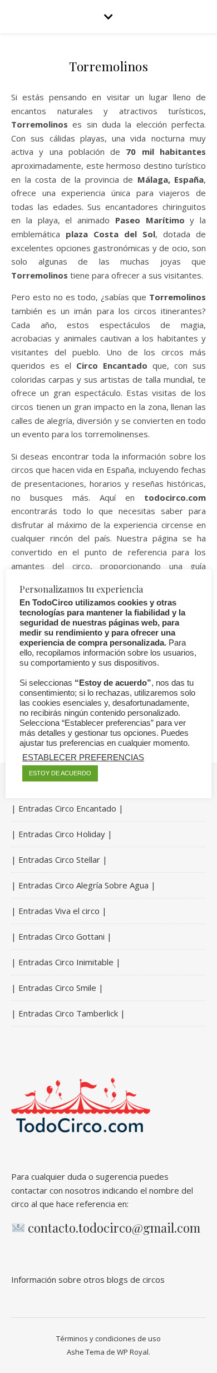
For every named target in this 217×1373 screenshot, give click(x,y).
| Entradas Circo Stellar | (59, 859)
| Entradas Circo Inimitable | (66, 962)
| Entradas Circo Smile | (57, 987)
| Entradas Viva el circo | (59, 910)
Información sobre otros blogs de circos (88, 1279)
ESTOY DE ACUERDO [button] (60, 773)
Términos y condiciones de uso (108, 1338)
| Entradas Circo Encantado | (67, 808)
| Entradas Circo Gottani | (61, 936)
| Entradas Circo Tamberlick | (68, 1013)
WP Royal (133, 1352)
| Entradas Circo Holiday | (61, 833)
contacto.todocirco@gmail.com (114, 1227)
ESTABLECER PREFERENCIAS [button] (83, 757)
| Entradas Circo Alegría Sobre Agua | (83, 885)
